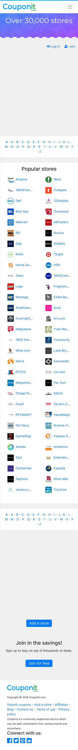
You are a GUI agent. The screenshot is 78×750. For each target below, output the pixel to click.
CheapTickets (25, 393)
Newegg (21, 297)
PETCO (20, 372)
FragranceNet (63, 286)
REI (17, 233)
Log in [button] (55, 46)
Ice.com (58, 372)
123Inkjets (60, 201)
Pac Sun (59, 382)
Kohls (18, 254)
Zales (19, 275)
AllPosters (60, 222)
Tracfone (59, 489)
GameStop (22, 436)
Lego (18, 286)
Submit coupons (19, 704)
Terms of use (45, 709)
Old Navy (21, 425)
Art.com (58, 318)
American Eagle (26, 308)
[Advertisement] (39, 94)
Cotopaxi (59, 190)
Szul (18, 457)
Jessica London (26, 489)
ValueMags (61, 415)
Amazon (21, 179)
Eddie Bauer (61, 297)
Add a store (43, 704)
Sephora (21, 479)
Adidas (20, 447)
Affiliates (61, 704)
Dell (17, 201)
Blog (10, 709)
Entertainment (63, 457)
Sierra (19, 361)
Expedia (58, 468)
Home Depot (24, 265)
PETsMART (23, 415)
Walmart (21, 222)
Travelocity (61, 340)
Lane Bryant (61, 350)
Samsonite (60, 361)
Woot (56, 179)
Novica (58, 233)
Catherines (23, 468)
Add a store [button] (39, 623)
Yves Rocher (62, 329)
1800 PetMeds (25, 340)
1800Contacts (63, 275)
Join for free (39, 663)
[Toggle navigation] (70, 7)
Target (57, 254)
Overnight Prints (26, 318)
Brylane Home (63, 425)
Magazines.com (26, 382)
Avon (56, 308)
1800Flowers (24, 190)
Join (71, 46)
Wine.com (22, 350)
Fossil (19, 404)
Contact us (25, 709)
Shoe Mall (60, 479)
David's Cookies (64, 404)
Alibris (57, 393)
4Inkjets (58, 243)
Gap (18, 243)
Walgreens (22, 329)
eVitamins (60, 447)
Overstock (60, 211)
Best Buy (21, 211)
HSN (56, 265)
